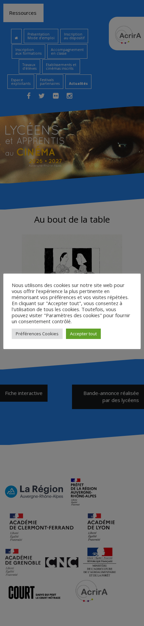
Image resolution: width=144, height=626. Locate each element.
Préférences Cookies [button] (37, 334)
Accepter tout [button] (83, 334)
